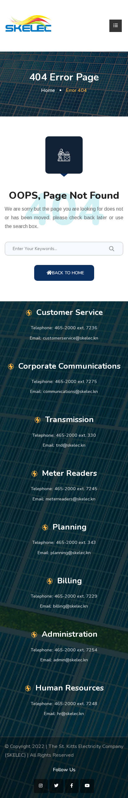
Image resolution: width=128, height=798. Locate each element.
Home (48, 90)
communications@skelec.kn (70, 391)
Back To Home (68, 273)
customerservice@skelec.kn (70, 338)
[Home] (29, 25)
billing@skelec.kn (70, 606)
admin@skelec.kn (70, 660)
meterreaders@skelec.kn (70, 499)
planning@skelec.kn (71, 552)
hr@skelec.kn (70, 713)
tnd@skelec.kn (70, 445)
